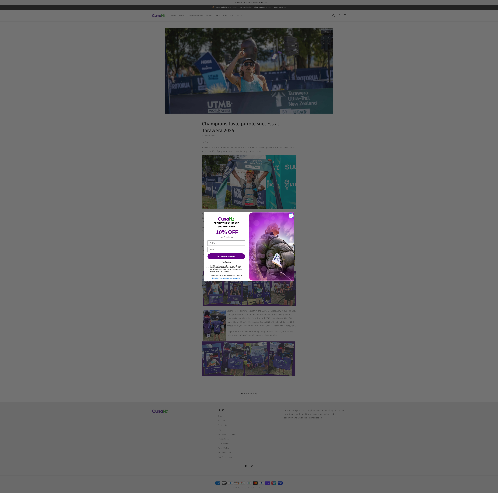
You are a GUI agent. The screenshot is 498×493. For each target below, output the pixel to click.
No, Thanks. (226, 262)
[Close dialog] (291, 215)
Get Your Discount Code (226, 256)
